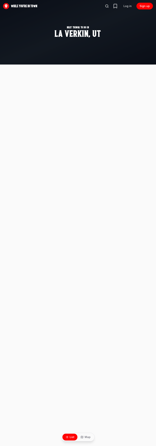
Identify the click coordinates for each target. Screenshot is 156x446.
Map (88, 437)
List (72, 437)
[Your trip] (115, 6)
